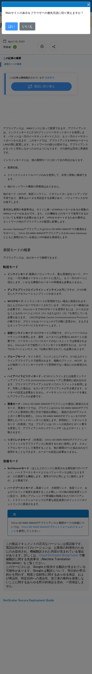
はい (11, 26)
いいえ (27, 26)
